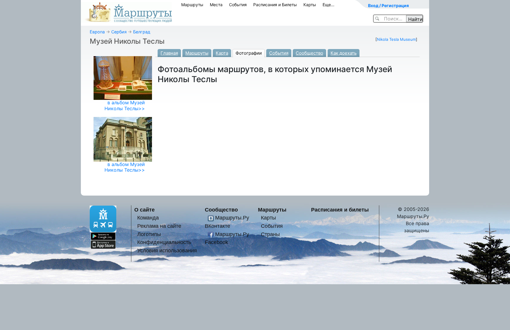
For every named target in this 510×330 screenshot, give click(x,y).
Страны (270, 234)
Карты (309, 4)
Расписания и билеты (340, 210)
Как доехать (344, 53)
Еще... (328, 4)
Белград (141, 31)
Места (216, 4)
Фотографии (249, 53)
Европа (97, 31)
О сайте (144, 210)
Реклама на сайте (159, 226)
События (238, 4)
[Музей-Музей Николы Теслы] (123, 139)
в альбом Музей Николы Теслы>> (124, 105)
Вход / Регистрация (388, 5)
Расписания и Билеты (275, 4)
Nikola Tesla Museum (396, 39)
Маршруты (192, 4)
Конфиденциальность (164, 242)
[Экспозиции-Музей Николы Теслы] (123, 78)
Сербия (119, 31)
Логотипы (149, 234)
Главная (169, 53)
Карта (222, 53)
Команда (148, 217)
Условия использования (167, 250)
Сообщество (309, 53)
